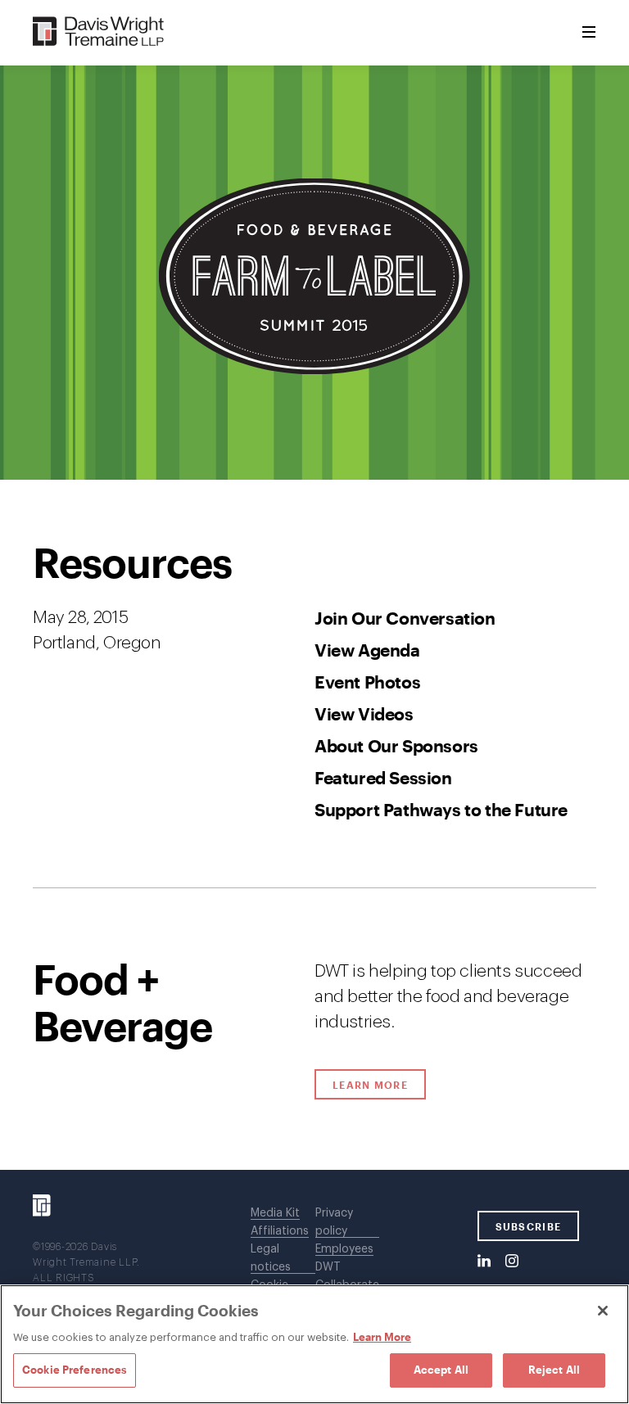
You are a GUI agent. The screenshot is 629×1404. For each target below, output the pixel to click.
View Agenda (367, 649)
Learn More (379, 1084)
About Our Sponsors (396, 745)
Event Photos (367, 681)
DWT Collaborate (347, 1276)
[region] (314, 1344)
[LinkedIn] (484, 1261)
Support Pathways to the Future (441, 809)
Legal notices (271, 1258)
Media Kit (275, 1213)
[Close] (603, 1311)
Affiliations (280, 1231)
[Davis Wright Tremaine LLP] (99, 32)
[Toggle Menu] (588, 33)
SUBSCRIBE (529, 1226)
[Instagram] (511, 1261)
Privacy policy (334, 1222)
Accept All (441, 1369)
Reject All (554, 1369)
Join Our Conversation (405, 617)
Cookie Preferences (74, 1369)
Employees (344, 1249)
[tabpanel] (314, 825)
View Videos (364, 713)
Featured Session (383, 777)
